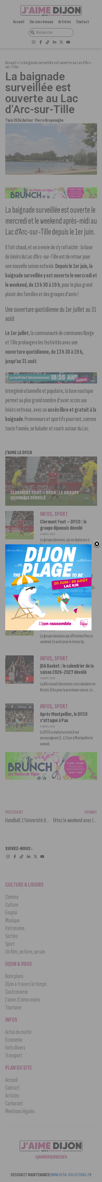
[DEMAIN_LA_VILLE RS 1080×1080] (48, 628)
